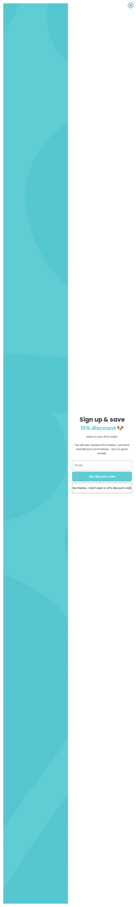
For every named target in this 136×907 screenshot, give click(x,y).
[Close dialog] (130, 5)
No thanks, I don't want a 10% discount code (102, 488)
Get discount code (102, 476)
